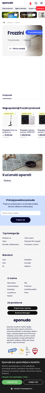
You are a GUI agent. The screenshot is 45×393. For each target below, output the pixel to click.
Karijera (9, 296)
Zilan (4, 260)
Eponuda (4, 23)
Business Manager (22, 313)
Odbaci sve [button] (33, 382)
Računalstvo (7, 8)
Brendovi (10, 23)
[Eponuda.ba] (11, 3)
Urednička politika (30, 289)
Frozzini (17, 23)
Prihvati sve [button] (12, 382)
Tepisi (4, 241)
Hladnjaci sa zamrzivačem (7, 238)
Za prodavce (11, 293)
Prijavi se (20, 220)
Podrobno (5, 373)
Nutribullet (27, 260)
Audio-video (34, 8)
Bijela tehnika (20, 8)
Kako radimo (11, 283)
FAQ (25, 283)
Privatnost (27, 286)
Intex (4, 263)
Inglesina (27, 266)
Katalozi (40, 8)
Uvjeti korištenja (12, 286)
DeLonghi (27, 263)
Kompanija (10, 289)
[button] (22, 377)
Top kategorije (10, 233)
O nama (12, 278)
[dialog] (22, 375)
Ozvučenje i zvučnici (31, 244)
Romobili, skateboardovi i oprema (11, 245)
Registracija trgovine (22, 308)
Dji (3, 266)
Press (26, 293)
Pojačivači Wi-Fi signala (32, 241)
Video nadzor (29, 238)
